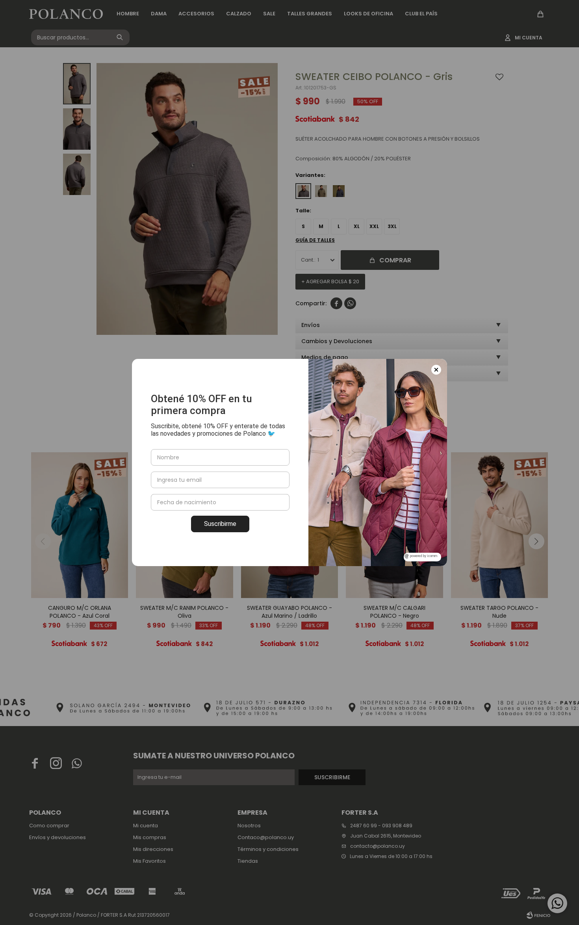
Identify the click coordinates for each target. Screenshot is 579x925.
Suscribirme (220, 524)
